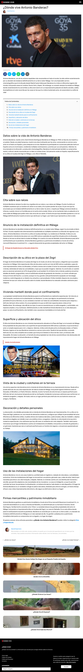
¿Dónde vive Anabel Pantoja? (70, 540)
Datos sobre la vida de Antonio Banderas (20, 104)
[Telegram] (23, 74)
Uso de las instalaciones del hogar (18, 125)
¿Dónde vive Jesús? (10, 540)
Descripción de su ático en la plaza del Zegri (22, 112)
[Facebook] (5, 74)
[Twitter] (14, 74)
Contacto (4, 661)
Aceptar (66, 666)
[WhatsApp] (18, 74)
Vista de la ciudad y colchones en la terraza (21, 120)
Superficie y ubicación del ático (18, 117)
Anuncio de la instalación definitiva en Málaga (23, 110)
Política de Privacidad (7, 659)
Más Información (71, 662)
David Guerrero (11, 11)
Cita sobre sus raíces (15, 107)
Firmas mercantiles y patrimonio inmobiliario (22, 127)
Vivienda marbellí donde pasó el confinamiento (23, 115)
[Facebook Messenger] (9, 74)
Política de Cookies (7, 657)
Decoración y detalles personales (19, 122)
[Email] (27, 74)
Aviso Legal (5, 655)
